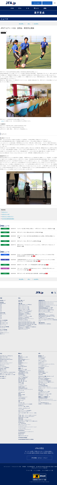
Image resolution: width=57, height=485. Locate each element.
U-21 (1, 305)
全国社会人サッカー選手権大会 (23, 312)
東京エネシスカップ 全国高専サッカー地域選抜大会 (27, 326)
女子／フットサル (3, 324)
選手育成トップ (41, 355)
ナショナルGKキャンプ (42, 361)
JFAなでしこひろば (3, 360)
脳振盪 (19, 393)
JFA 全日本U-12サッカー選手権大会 (45, 323)
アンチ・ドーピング (21, 399)
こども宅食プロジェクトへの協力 (44, 391)
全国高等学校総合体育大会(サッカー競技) (46, 307)
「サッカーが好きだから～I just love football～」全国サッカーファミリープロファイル (8, 373)
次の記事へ (36, 23)
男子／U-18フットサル (4, 323)
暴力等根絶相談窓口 (21, 432)
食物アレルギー (21, 400)
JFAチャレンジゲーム (3, 361)
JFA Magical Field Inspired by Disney (6, 359)
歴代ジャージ (2, 333)
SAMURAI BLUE (3, 303)
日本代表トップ (2, 300)
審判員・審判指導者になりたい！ (24, 359)
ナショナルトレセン (41, 359)
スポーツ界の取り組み (22, 423)
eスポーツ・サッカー (3, 330)
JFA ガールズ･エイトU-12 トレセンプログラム (46, 364)
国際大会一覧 (20, 301)
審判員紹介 (20, 361)
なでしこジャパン (3, 314)
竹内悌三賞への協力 (41, 384)
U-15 (1, 311)
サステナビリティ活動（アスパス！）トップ (46, 376)
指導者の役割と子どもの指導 (23, 417)
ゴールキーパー (21, 384)
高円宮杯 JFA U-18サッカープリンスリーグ (46, 303)
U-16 (1, 310)
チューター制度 (21, 383)
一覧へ (28, 23)
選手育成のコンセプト (42, 357)
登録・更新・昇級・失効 (22, 381)
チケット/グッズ (47, 3)
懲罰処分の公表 (21, 433)
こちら (2, 121)
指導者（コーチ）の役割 (22, 369)
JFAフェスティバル (3, 371)
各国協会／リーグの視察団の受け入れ (44, 403)
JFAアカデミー (5, 212)
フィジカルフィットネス (22, 385)
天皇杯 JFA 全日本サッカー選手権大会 (25, 304)
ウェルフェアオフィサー (22, 425)
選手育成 (39, 12)
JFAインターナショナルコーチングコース (25, 389)
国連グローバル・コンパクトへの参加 (44, 393)
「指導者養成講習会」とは (23, 371)
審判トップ (20, 355)
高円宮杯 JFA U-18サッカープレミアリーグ (46, 302)
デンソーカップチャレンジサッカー (24, 320)
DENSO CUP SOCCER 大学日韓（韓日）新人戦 (26, 323)
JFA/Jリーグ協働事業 (42, 373)
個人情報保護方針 (31, 466)
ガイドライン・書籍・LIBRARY (23, 406)
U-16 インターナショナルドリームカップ (46, 312)
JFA (39, 353)
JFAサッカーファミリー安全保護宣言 (44, 380)
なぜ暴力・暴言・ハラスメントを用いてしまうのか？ (27, 415)
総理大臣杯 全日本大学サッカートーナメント (26, 318)
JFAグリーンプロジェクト (42, 377)
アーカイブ (28, 470)
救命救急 (19, 395)
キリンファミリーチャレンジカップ (6, 362)
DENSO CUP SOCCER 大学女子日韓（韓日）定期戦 (27, 324)
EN (55, 3)
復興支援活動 (40, 390)
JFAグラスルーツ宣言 (3, 357)
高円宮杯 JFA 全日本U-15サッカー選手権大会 (46, 315)
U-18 (1, 307)
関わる (36, 8)
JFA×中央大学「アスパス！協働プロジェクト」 (46, 382)
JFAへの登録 (36, 3)
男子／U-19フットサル (4, 322)
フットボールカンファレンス (23, 376)
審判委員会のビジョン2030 (23, 357)
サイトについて (7, 466)
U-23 (1, 304)
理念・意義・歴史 (21, 379)
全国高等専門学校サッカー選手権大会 (24, 325)
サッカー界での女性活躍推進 (43, 379)
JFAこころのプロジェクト (42, 383)
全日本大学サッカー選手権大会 (23, 317)
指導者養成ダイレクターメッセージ (24, 370)
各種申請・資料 (21, 382)
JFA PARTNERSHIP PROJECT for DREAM (25, 439)
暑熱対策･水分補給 (21, 394)
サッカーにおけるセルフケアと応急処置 (25, 404)
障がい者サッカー (3, 369)
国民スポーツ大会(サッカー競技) (24, 309)
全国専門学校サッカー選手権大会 (24, 328)
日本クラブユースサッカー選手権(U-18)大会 (46, 309)
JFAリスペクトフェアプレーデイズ (24, 424)
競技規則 (19, 364)
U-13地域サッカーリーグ (43, 317)
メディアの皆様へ (37, 470)
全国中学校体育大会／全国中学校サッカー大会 (47, 316)
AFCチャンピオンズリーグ (23, 305)
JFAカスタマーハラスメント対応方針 (39, 467)
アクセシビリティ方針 (16, 466)
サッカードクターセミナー (23, 396)
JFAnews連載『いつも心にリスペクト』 (25, 419)
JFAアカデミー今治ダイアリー (7, 216)
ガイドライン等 (21, 390)
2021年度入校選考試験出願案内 (8, 218)
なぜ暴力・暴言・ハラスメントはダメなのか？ (26, 416)
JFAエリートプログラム (42, 360)
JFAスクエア (2, 365)
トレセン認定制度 (41, 358)
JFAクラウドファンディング (23, 435)
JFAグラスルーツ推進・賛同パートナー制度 (7, 374)
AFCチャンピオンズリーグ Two (23, 308)
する (28, 8)
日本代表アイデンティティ (4, 332)
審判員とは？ (20, 358)
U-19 (1, 306)
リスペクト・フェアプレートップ (24, 408)
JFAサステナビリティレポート (43, 392)
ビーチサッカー (2, 327)
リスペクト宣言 (21, 409)
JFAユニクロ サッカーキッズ (5, 358)
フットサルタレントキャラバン (43, 366)
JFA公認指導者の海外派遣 (22, 388)
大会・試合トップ (21, 300)
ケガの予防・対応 (21, 402)
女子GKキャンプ (41, 362)
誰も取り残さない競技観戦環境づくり (44, 378)
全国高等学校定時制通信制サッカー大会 (45, 308)
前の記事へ (21, 23)
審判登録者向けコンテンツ (23, 362)
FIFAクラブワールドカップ (23, 329)
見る (20, 8)
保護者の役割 (20, 418)
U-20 (1, 315)
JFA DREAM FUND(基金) (22, 437)
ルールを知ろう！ (3, 378)
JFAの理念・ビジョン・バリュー (39, 457)
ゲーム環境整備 (41, 368)
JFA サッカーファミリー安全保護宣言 (24, 410)
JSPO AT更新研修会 (21, 398)
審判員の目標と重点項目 (22, 366)
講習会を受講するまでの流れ (23, 372)
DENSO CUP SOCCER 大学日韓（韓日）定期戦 (26, 322)
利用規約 (24, 466)
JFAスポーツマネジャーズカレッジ (44, 386)
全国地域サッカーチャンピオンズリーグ (25, 310)
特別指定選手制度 (41, 367)
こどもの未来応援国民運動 (43, 385)
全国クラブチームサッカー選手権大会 (24, 311)
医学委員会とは (21, 405)
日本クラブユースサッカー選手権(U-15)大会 (46, 318)
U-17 (1, 308)
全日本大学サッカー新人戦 (23, 319)
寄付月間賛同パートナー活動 (43, 395)
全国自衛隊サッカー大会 (22, 315)
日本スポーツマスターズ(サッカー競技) (25, 316)
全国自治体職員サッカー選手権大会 (24, 313)
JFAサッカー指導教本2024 (22, 377)
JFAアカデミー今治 (5, 214)
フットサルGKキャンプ (42, 365)
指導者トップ (20, 368)
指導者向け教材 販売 (21, 378)
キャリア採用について (47, 470)
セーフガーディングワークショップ (24, 429)
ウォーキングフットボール (4, 363)
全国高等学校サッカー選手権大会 (44, 306)
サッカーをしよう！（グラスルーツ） (6, 355)
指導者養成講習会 (21, 374)
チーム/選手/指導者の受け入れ (43, 402)
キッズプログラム (3, 366)
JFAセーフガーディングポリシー (24, 411)
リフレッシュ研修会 (21, 375)
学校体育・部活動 (3, 368)
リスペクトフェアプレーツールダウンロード (26, 431)
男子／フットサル (3, 321)
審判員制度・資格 (21, 360)
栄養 (19, 401)
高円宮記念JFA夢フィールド (43, 372)
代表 (12, 8)
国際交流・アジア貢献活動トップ (44, 396)
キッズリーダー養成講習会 (4, 367)
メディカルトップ (21, 392)
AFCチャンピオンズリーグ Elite (23, 306)
